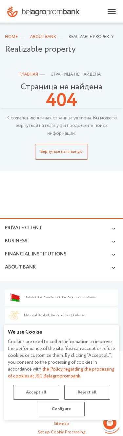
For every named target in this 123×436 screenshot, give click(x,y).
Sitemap (61, 424)
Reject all (87, 392)
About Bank (20, 267)
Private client (23, 228)
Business (16, 241)
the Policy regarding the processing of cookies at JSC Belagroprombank (61, 372)
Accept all (36, 392)
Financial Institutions (35, 254)
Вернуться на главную (61, 151)
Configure (61, 409)
